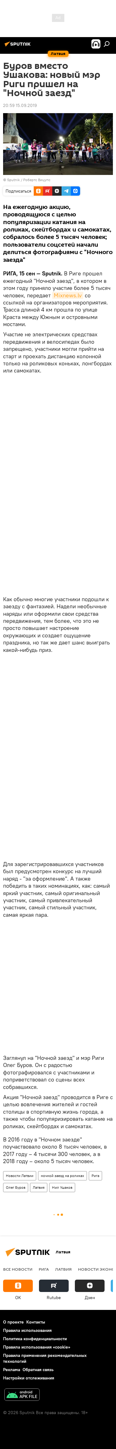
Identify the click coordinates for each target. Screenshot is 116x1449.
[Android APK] (22, 1395)
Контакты (35, 1322)
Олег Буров (15, 1187)
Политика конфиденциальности (35, 1338)
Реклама (11, 1369)
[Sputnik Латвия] (18, 46)
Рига (95, 1175)
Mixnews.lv (68, 295)
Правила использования (27, 1330)
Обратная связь (38, 1369)
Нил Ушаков (62, 1187)
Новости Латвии (19, 1175)
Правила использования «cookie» (36, 1347)
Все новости (17, 1269)
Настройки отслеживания (28, 1378)
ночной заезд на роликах (62, 1175)
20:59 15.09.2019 (20, 105)
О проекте (13, 1322)
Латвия (39, 1187)
